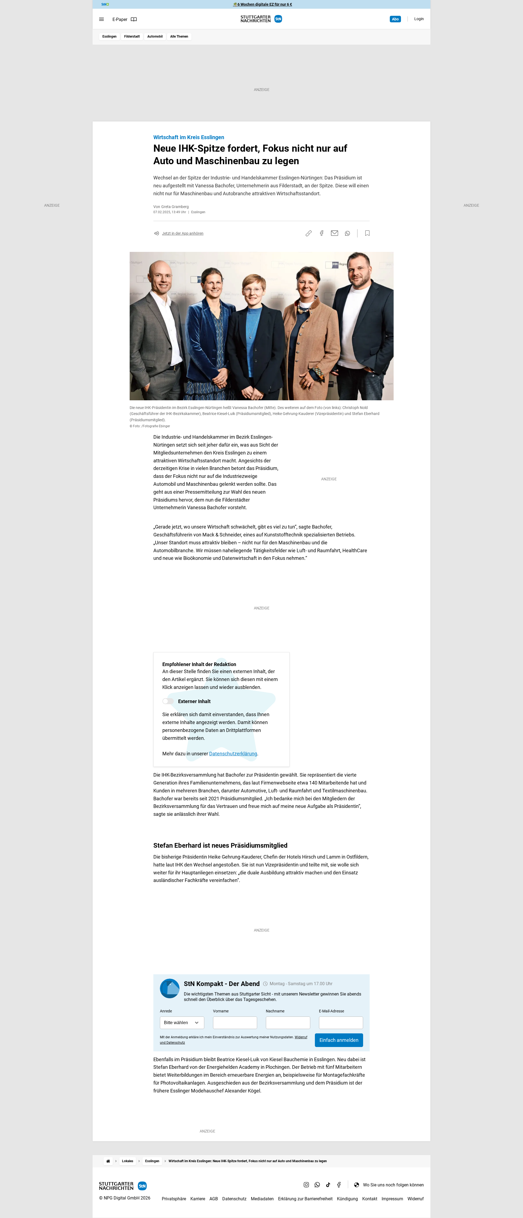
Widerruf (416, 1198)
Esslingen (109, 36)
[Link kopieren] (308, 233)
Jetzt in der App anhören (182, 233)
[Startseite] (108, 1161)
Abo (395, 19)
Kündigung (347, 1198)
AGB (213, 1198)
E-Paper (119, 19)
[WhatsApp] (317, 1184)
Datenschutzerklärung (233, 753)
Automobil (155, 36)
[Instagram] (306, 1184)
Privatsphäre (174, 1198)
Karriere (197, 1198)
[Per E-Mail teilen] (334, 233)
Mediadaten (262, 1198)
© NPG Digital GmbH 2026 (124, 1198)
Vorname (221, 1011)
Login (419, 19)
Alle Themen (179, 36)
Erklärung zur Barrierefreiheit (305, 1198)
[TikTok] (328, 1184)
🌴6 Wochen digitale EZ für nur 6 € (262, 4)
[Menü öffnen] (101, 19)
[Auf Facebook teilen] (321, 233)
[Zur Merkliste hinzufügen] (366, 233)
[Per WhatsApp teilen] (347, 233)
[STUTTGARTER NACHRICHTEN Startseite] (261, 19)
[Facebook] (339, 1184)
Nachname (275, 1011)
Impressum (392, 1198)
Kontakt (369, 1198)
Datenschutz (234, 1198)
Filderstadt (132, 36)
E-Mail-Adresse (331, 1011)
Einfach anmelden (339, 1040)
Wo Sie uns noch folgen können (393, 1185)
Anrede (166, 1011)
